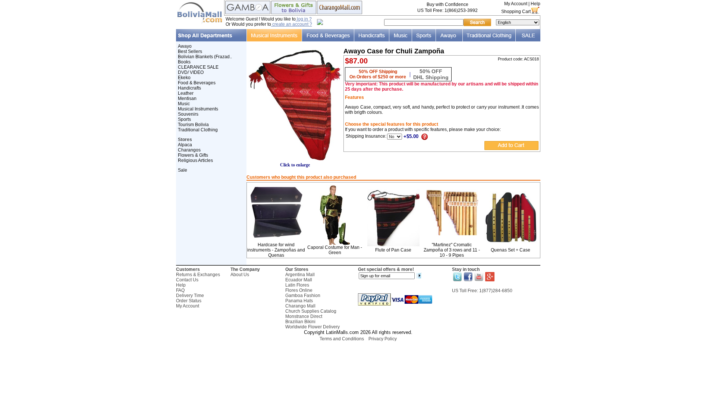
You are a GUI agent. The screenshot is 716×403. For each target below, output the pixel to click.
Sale (182, 170)
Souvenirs (188, 114)
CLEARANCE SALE (198, 67)
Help (535, 3)
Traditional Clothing (198, 129)
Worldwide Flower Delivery (312, 326)
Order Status (188, 300)
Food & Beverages (197, 82)
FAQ (180, 290)
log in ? (304, 19)
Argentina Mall (300, 274)
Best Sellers (190, 51)
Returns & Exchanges (198, 274)
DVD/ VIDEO (191, 72)
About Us (239, 274)
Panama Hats (299, 300)
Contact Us (187, 279)
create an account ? (291, 24)
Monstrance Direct (303, 316)
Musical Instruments (198, 109)
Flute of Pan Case (393, 250)
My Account (515, 3)
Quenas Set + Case (510, 250)
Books (184, 62)
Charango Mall (300, 306)
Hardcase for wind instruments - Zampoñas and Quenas (276, 250)
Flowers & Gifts (193, 155)
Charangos (189, 150)
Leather (186, 93)
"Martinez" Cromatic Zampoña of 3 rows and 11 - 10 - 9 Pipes (452, 250)
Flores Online (299, 290)
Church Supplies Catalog (310, 311)
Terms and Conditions (342, 338)
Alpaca (185, 144)
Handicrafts (189, 88)
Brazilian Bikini (300, 321)
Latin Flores (297, 285)
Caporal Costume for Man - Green (334, 250)
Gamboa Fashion (302, 295)
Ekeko (184, 77)
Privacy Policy (382, 338)
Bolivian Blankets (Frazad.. (205, 56)
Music (184, 103)
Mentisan (187, 98)
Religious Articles (195, 160)
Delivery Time (190, 295)
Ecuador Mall (298, 279)
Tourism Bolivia (193, 124)
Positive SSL (358, 349)
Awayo (185, 46)
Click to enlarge (295, 165)
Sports (184, 119)
